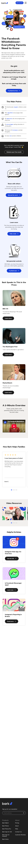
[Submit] (23, 813)
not (10, 136)
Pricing (17, 823)
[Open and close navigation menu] (25, 2)
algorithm (10, 113)
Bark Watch (5, 823)
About (17, 826)
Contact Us (18, 832)
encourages (9, 124)
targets (16, 107)
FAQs (16, 829)
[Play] (14, 513)
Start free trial (19, 2)
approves (9, 118)
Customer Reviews (20, 834)
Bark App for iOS (7, 832)
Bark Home (5, 839)
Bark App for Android (5, 835)
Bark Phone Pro (6, 829)
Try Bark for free (13, 90)
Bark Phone (5, 826)
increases (15, 130)
